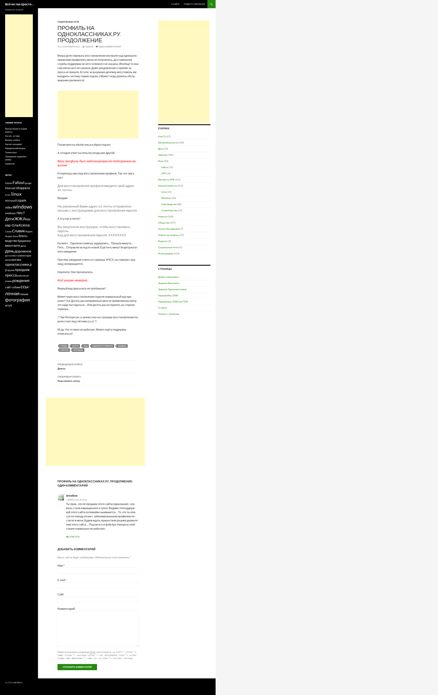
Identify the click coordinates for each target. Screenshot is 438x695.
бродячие (24, 241)
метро (8, 259)
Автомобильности (168, 142)
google (28, 183)
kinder (8, 195)
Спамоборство (169, 210)
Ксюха (24, 225)
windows (22, 207)
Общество (164, 222)
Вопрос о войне (12, 140)
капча (75, 346)
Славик (18, 231)
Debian (8, 183)
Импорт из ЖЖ (166, 179)
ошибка (122, 346)
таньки (24, 294)
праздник (22, 270)
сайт (8, 287)
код (85, 346)
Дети (160, 148)
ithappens (23, 188)
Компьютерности (167, 185)
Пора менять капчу (69, 378)
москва (16, 259)
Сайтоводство (169, 204)
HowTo (162, 136)
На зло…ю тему (12, 136)
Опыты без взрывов (169, 228)
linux (16, 194)
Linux (164, 191)
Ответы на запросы (168, 234)
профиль (78, 350)
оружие (11, 270)
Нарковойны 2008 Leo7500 (173, 301)
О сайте (175, 4)
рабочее (21, 275)
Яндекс (29, 231)
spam (22, 200)
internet (10, 188)
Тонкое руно (11, 152)
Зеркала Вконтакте (168, 283)
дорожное (23, 251)
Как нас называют (13, 144)
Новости (162, 216)
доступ (8, 256)
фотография (17, 299)
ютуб (8, 305)
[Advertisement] (98, 114)
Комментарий (66, 608)
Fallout (164, 167)
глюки (63, 346)
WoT (21, 213)
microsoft (11, 200)
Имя (61, 565)
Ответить (74, 536)
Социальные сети (68, 22)
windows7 (11, 213)
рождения (20, 280)
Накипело (10, 163)
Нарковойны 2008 (168, 295)
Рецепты (163, 241)
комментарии (24, 255)
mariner (89, 46)
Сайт (60, 594)
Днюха (70, 366)
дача (23, 245)
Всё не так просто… (19, 4)
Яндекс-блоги (11, 236)
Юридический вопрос (15, 148)
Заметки (162, 154)
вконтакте (12, 245)
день (9, 250)
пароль (64, 350)
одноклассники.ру (102, 346)
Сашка (8, 231)
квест (14, 256)
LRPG (164, 173)
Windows (166, 198)
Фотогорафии (165, 253)
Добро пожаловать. (168, 276)
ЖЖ (18, 218)
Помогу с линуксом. (194, 4)
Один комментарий (110, 46)
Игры (161, 161)
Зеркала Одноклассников (172, 289)
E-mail (62, 580)
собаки (16, 287)
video (8, 207)
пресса (11, 275)
